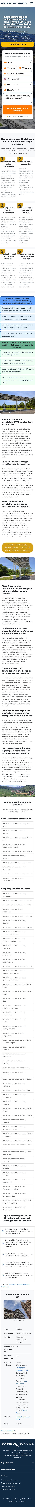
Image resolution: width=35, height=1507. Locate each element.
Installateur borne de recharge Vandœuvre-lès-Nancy (15, 972)
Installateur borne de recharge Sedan (17, 1079)
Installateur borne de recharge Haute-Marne (15, 879)
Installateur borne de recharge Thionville (15, 947)
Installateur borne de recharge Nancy (17, 916)
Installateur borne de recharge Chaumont (15, 1013)
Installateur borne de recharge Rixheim (15, 1167)
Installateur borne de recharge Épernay (15, 999)
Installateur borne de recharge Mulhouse (15, 910)
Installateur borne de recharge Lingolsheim (15, 1034)
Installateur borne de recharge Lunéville (15, 1062)
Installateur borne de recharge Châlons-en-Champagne (15, 940)
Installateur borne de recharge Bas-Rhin (16, 825)
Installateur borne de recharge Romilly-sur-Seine (15, 1128)
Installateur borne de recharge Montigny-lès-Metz (15, 1006)
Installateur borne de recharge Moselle (15, 832)
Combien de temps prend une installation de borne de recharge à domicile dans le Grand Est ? (18, 1264)
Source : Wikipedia (17, 1320)
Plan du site (22, 1501)
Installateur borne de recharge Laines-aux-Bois (15, 1194)
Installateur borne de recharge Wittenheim (15, 1096)
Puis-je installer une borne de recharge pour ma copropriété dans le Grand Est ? (17, 1275)
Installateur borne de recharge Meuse (17, 874)
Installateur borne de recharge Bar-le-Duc (17, 1146)
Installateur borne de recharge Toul (16, 1090)
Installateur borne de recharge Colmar (15, 921)
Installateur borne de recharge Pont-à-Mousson (17, 1153)
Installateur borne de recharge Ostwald (15, 1174)
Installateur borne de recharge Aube (17, 863)
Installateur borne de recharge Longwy (15, 1103)
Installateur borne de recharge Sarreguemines (15, 1027)
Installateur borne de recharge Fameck (15, 1121)
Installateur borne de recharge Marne (17, 851)
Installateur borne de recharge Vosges (15, 857)
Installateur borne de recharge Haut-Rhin (17, 839)
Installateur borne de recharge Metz (17, 905)
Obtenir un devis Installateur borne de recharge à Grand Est (17, 548)
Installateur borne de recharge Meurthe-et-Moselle (15, 846)
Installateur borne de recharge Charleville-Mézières (15, 933)
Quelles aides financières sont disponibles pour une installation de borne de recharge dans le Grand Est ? (18, 1243)
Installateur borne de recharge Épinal (17, 966)
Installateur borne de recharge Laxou (17, 1140)
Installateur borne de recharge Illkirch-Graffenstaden (15, 979)
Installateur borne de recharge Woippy (15, 1160)
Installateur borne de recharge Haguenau (15, 954)
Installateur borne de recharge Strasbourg (15, 895)
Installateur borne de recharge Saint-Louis (17, 993)
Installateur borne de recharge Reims (17, 900)
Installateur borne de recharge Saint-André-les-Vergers (17, 1201)
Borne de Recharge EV (14, 3)
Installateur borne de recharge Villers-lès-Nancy (17, 1135)
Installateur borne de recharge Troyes (17, 927)
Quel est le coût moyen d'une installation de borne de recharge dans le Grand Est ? (18, 1231)
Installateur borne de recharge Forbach (15, 1020)
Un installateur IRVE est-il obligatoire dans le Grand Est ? (17, 1254)
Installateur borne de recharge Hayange (15, 1084)
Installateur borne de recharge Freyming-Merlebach (15, 1188)
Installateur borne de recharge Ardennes (15, 868)
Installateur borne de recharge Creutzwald (15, 1208)
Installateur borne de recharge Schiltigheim (15, 960)
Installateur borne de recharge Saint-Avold (17, 1110)
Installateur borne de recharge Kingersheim (15, 1181)
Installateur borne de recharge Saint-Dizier (17, 986)
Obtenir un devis (17, 44)
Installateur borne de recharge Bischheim (15, 1055)
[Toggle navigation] (31, 3)
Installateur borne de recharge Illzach (17, 1115)
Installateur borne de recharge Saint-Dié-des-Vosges (17, 1041)
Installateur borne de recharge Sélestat (15, 1048)
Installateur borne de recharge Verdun (15, 1073)
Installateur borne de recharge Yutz (16, 1068)
